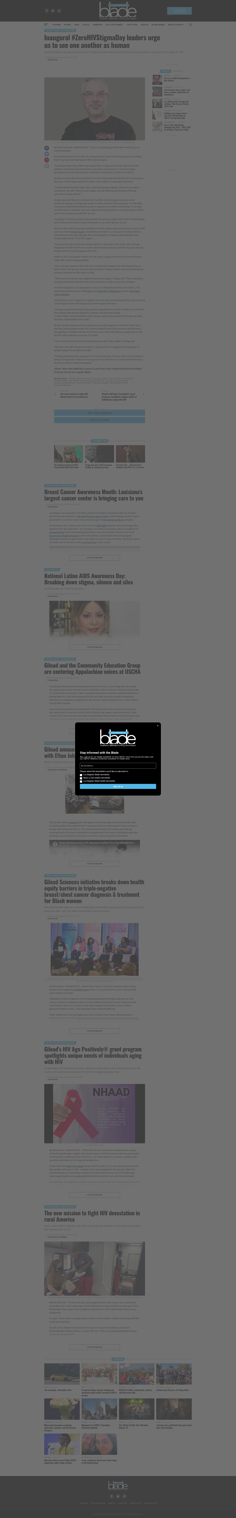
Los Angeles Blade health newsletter (99, 781)
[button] (118, 776)
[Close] (157, 725)
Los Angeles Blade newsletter (96, 775)
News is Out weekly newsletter (96, 778)
